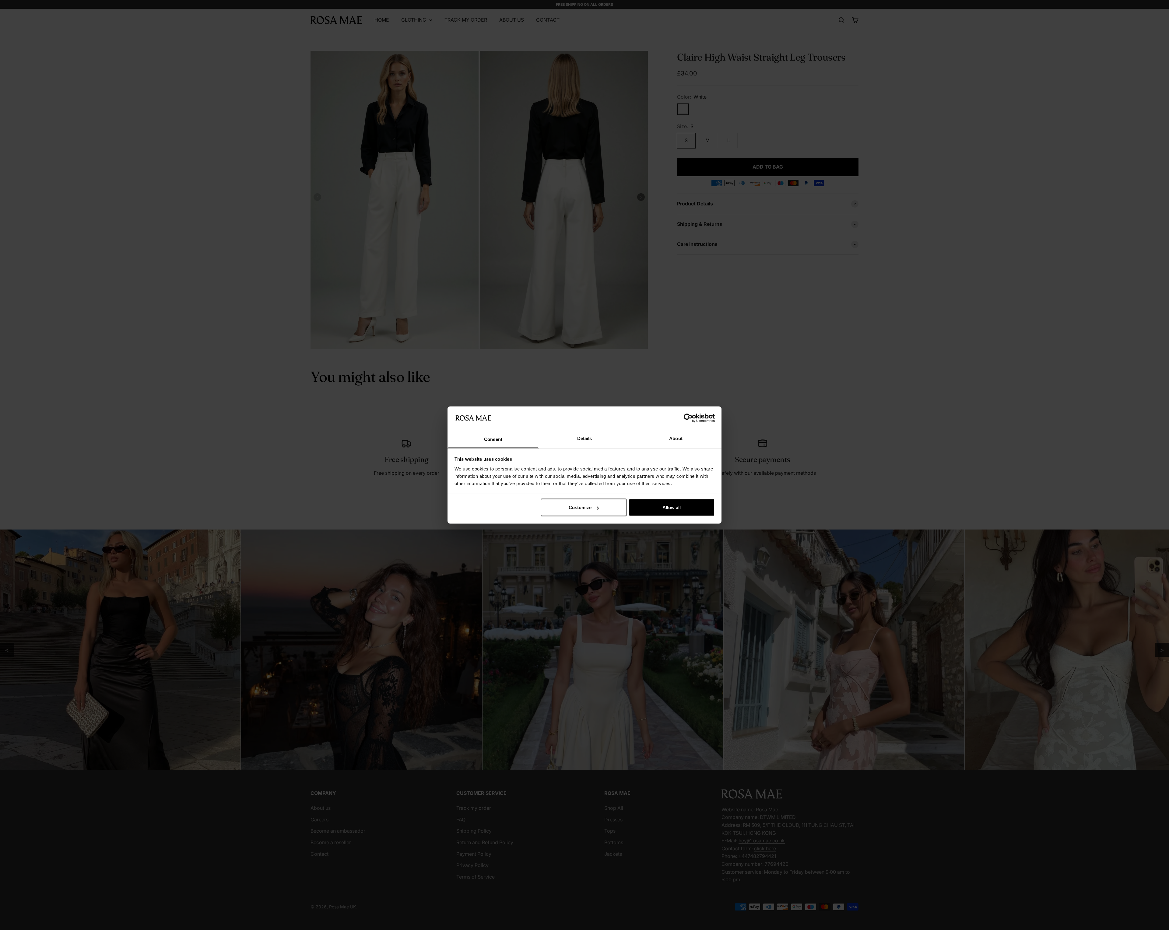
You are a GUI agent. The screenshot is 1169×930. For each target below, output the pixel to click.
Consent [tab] (493, 439)
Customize (580, 507)
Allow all (671, 507)
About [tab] (676, 438)
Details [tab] (584, 438)
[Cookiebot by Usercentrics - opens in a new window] (688, 418)
